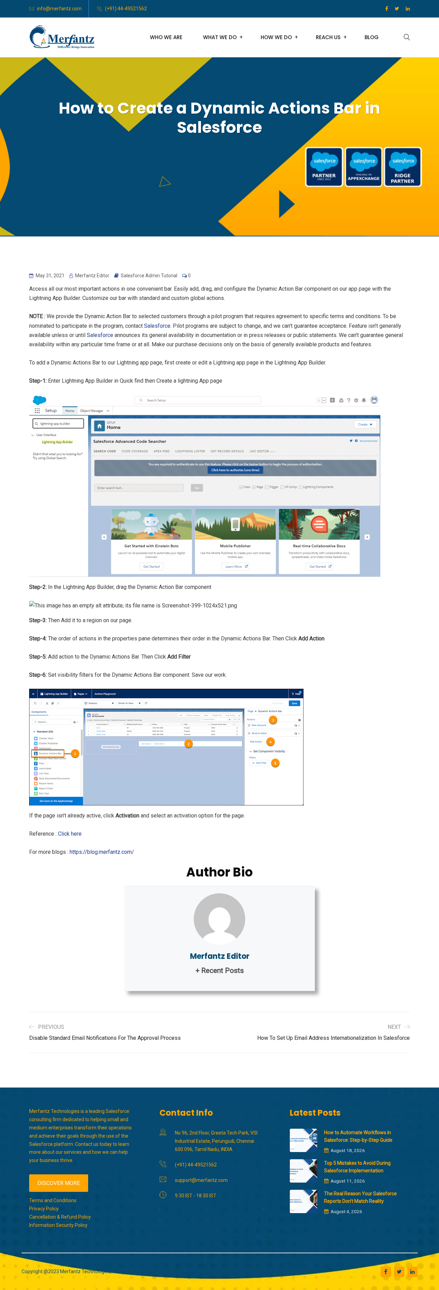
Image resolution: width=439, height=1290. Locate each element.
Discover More (58, 1183)
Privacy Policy (44, 1208)
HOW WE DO (276, 37)
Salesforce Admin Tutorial (149, 275)
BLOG (372, 37)
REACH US (328, 37)
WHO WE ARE (166, 37)
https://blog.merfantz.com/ (102, 852)
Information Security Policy (58, 1225)
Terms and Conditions (52, 1200)
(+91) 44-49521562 (126, 8)
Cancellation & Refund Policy (60, 1217)
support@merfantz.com (201, 1180)
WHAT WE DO (220, 37)
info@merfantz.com (59, 8)
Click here (69, 833)
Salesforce (157, 326)
